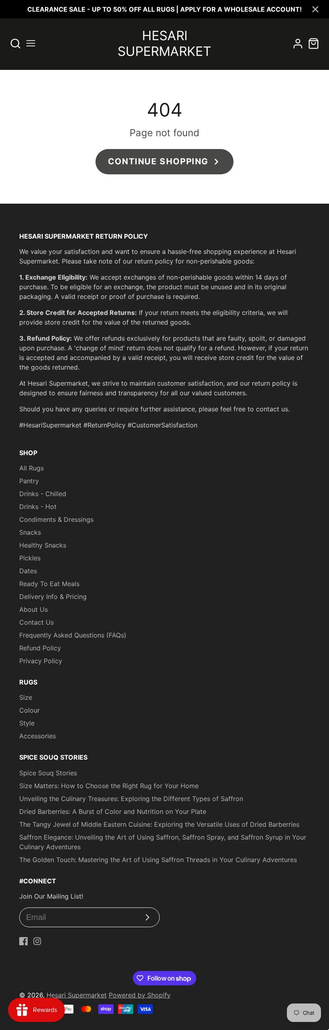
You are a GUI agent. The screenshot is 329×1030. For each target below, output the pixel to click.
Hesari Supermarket (77, 995)
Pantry (29, 481)
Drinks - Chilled (42, 494)
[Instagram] (37, 941)
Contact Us (36, 622)
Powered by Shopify (140, 995)
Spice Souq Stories (48, 773)
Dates (28, 571)
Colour (29, 710)
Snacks (30, 532)
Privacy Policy (40, 661)
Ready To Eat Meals (49, 584)
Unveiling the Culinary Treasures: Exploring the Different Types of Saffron (131, 799)
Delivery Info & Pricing (53, 597)
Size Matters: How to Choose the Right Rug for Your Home (109, 786)
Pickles (30, 558)
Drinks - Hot (38, 507)
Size (25, 697)
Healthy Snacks (42, 545)
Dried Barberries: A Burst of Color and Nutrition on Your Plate (112, 811)
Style (27, 723)
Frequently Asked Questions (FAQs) (72, 635)
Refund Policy (40, 648)
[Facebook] (23, 941)
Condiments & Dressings (56, 519)
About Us (33, 609)
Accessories (37, 736)
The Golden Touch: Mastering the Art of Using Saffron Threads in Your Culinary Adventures (158, 860)
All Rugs (31, 468)
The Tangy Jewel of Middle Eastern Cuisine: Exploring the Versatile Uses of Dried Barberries (159, 824)
